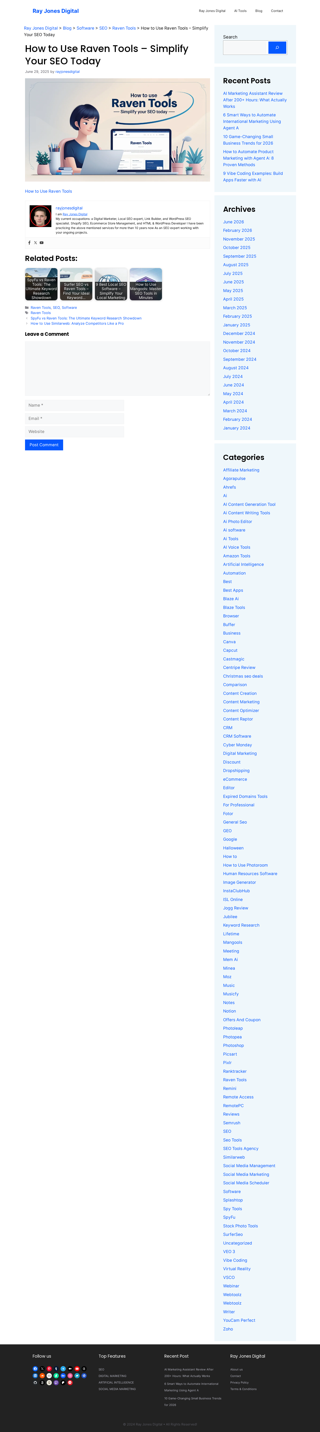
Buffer (229, 624)
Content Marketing (241, 701)
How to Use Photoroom (245, 865)
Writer (229, 1311)
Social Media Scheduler (246, 1182)
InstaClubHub (236, 890)
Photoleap (233, 1028)
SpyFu (229, 1217)
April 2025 (233, 299)
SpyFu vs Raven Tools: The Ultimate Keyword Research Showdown (86, 318)
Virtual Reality (237, 1268)
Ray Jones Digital (56, 11)
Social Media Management (249, 1165)
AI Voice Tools (236, 547)
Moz (227, 976)
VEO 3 (229, 1251)
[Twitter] (35, 243)
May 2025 (233, 290)
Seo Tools (232, 1140)
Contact (277, 11)
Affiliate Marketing (241, 470)
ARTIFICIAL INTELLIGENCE (116, 1382)
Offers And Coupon (242, 1019)
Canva (229, 641)
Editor (229, 787)
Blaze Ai (231, 598)
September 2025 (239, 256)
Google (230, 839)
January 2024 (236, 428)
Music (229, 985)
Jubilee (230, 916)
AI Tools (240, 11)
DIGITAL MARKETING (112, 1376)
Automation (234, 573)
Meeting (231, 951)
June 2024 (233, 385)
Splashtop (233, 1200)
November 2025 (239, 239)
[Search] (277, 48)
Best (227, 581)
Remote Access (238, 1096)
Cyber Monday (237, 744)
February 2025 (237, 316)
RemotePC (233, 1105)
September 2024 (239, 359)
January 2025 (236, 325)
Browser (231, 615)
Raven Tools (41, 307)
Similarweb (234, 1157)
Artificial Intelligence (243, 564)
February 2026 (237, 230)
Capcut (230, 650)
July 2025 (233, 273)
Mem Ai (230, 959)
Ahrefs (229, 487)
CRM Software (237, 736)
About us (236, 1369)
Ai (225, 495)
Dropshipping (236, 770)
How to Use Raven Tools (48, 191)
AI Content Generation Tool (249, 504)
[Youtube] (42, 243)
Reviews (231, 1114)
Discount (232, 762)
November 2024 (239, 342)
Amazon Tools (236, 555)
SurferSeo (233, 1234)
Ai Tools (230, 538)
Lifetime (231, 933)
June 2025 (233, 281)
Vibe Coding (235, 1260)
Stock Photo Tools (240, 1225)
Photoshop (233, 1045)
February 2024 (237, 419)
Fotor (228, 813)
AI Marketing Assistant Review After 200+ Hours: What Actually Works (255, 100)
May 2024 (233, 393)
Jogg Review (235, 908)
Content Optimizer (241, 710)
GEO (227, 830)
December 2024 (239, 333)
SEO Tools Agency (241, 1148)
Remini (229, 1088)
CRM (227, 727)
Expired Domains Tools (245, 796)
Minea (229, 968)
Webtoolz (232, 1294)
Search (230, 37)
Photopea (232, 1036)
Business (232, 633)
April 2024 (233, 402)
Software (69, 307)
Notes (229, 1002)
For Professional (238, 804)
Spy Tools (232, 1208)
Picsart (230, 1054)
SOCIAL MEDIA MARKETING (117, 1389)
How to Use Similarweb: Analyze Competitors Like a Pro (77, 323)
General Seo (235, 822)
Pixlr (227, 1062)
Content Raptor (238, 719)
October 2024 (237, 350)
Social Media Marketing (246, 1174)
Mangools (232, 942)
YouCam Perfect (239, 1320)
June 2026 (233, 221)
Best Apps (233, 590)
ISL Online (233, 899)
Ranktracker (235, 1071)
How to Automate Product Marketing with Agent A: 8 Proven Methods (248, 158)
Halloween (233, 848)
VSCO (229, 1277)
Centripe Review (239, 667)
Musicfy (231, 993)
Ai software (234, 530)
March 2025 (235, 307)
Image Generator (239, 882)
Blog (258, 11)
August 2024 (236, 367)
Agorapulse (234, 478)
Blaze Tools (234, 607)
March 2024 (235, 410)
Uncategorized (237, 1243)
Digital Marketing (240, 753)
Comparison (235, 684)
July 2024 (233, 376)
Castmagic (233, 659)
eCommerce (235, 779)
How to (230, 856)
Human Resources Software (250, 873)
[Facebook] (29, 243)
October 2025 (237, 247)
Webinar (231, 1285)
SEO (56, 307)
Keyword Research (241, 925)
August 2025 (236, 264)
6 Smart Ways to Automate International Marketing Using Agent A (252, 121)
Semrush (231, 1122)
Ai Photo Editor (237, 521)
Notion (229, 1011)
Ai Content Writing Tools (246, 512)
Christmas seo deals (243, 676)
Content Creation (240, 693)
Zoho (228, 1329)
